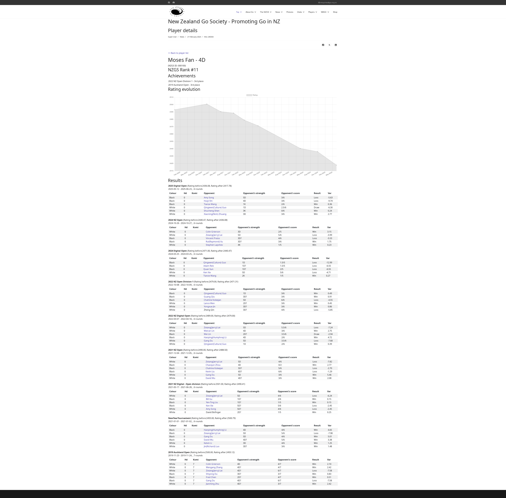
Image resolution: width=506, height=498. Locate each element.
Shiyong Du (211, 473)
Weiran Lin (209, 330)
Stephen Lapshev (214, 244)
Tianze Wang (210, 204)
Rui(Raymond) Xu (214, 241)
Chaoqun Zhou (213, 364)
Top (237, 12)
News (277, 12)
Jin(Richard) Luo (211, 446)
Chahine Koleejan (212, 299)
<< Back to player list (178, 53)
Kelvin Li (208, 443)
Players (311, 12)
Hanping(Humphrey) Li (215, 337)
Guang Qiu (209, 296)
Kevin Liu (210, 371)
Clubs (299, 12)
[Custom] (173, 2)
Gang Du (208, 340)
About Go (250, 12)
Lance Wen (209, 303)
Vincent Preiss (213, 238)
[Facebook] (169, 2)
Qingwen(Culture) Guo (215, 207)
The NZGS (264, 12)
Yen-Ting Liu (212, 402)
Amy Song (209, 197)
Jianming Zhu (212, 483)
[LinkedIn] (336, 45)
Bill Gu (209, 399)
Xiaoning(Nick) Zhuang (215, 214)
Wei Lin (207, 334)
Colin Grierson (213, 231)
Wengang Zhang (214, 467)
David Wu (210, 378)
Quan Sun (208, 269)
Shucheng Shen (211, 210)
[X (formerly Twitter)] (329, 45)
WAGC (324, 12)
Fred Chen (211, 477)
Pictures (289, 12)
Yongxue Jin (209, 306)
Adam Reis (208, 265)
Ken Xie (207, 272)
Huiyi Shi (208, 200)
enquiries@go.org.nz (328, 2)
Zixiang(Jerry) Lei (214, 235)
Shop (335, 12)
